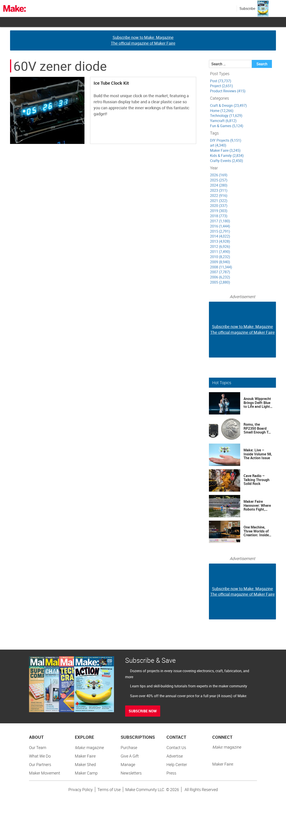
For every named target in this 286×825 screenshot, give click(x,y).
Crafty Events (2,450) (226, 160)
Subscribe (247, 8)
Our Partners (40, 764)
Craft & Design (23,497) (228, 105)
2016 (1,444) (220, 226)
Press (171, 773)
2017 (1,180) (220, 221)
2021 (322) (218, 200)
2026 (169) (218, 175)
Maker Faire (85, 756)
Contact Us (176, 747)
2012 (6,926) (220, 246)
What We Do (40, 756)
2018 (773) (218, 215)
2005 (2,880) (220, 282)
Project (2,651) (221, 85)
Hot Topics (221, 382)
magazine (89, 747)
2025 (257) (218, 180)
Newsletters (131, 773)
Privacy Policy (80, 789)
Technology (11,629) (226, 115)
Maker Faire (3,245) (225, 150)
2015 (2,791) (220, 231)
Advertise (174, 756)
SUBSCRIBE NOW (143, 711)
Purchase (129, 747)
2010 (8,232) (220, 256)
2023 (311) (218, 190)
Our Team (37, 747)
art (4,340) (218, 145)
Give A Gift (130, 756)
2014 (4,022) (220, 236)
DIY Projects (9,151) (225, 140)
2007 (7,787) (220, 271)
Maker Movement (44, 773)
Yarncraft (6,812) (223, 120)
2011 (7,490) (220, 251)
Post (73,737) (220, 80)
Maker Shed (85, 764)
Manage (128, 764)
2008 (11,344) (221, 267)
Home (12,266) (221, 110)
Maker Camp (86, 773)
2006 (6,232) (220, 277)
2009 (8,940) (220, 261)
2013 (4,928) (220, 241)
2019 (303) (218, 210)
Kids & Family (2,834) (227, 155)
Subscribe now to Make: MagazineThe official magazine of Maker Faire (143, 40)
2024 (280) (218, 185)
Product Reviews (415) (228, 90)
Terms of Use (109, 789)
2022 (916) (218, 195)
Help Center (176, 764)
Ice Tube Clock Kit (111, 83)
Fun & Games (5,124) (226, 125)
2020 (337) (218, 205)
